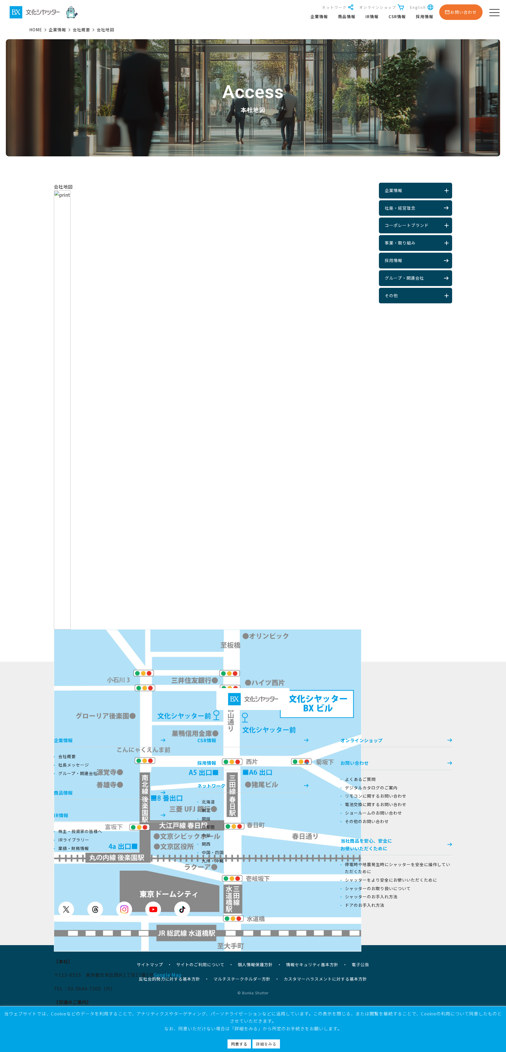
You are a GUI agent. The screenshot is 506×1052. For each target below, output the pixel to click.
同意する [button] (239, 1044)
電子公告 (360, 964)
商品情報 (346, 16)
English (418, 7)
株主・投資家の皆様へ (80, 831)
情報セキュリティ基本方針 (312, 964)
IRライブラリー (73, 840)
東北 (206, 810)
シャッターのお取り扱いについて (378, 888)
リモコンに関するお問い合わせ (375, 796)
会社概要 (81, 29)
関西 (206, 844)
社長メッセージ (73, 765)
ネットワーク (334, 7)
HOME (35, 29)
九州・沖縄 (213, 861)
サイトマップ (150, 964)
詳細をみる (266, 1044)
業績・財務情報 (73, 848)
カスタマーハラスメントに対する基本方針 (325, 979)
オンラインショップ (377, 7)
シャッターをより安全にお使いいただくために (391, 880)
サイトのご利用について (200, 964)
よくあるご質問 (360, 779)
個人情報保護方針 (255, 964)
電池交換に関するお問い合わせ (375, 804)
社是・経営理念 (400, 208)
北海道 (208, 802)
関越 (206, 819)
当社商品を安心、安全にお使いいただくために (366, 844)
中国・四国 (213, 852)
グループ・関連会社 (404, 278)
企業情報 (319, 16)
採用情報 (424, 16)
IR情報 (372, 16)
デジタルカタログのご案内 (371, 788)
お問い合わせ (355, 763)
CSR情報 (397, 16)
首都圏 (208, 827)
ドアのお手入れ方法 (364, 905)
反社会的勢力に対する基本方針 (169, 979)
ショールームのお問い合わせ (373, 813)
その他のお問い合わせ (367, 821)
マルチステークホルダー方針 (242, 979)
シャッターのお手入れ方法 (371, 896)
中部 (206, 835)
